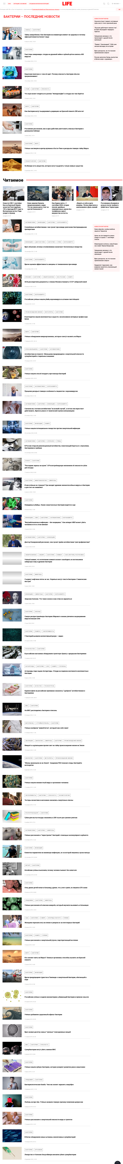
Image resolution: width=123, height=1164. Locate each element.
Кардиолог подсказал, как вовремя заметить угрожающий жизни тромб (105, 267)
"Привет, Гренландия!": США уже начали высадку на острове (105, 45)
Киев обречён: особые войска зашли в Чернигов (104, 230)
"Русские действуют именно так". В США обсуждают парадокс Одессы (105, 29)
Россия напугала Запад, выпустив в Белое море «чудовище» (106, 58)
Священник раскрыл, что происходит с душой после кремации (103, 38)
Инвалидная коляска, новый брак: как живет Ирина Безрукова (106, 245)
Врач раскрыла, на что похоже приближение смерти (104, 52)
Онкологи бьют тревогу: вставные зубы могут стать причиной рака (106, 22)
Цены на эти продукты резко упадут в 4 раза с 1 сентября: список (104, 237)
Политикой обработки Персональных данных (45, 9)
